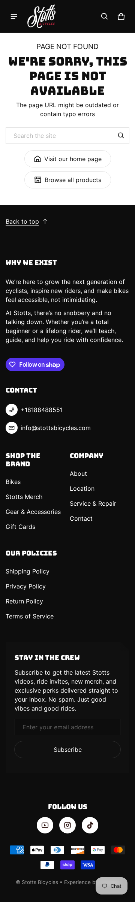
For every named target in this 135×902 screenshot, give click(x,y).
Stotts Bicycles (40, 882)
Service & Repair (93, 503)
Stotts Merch (24, 496)
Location (82, 488)
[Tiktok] (90, 825)
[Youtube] (45, 825)
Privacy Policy (26, 586)
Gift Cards (20, 526)
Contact (81, 518)
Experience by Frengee (92, 882)
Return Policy (24, 601)
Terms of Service (30, 616)
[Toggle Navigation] (14, 16)
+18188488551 (42, 410)
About (78, 473)
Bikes (13, 481)
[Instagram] (67, 825)
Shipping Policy (28, 571)
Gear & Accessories (33, 511)
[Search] (121, 135)
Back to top (22, 221)
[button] (104, 16)
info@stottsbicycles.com (56, 428)
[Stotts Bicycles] (42, 16)
